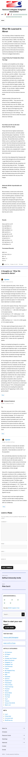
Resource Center (6, 735)
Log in (6, 714)
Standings (7, 695)
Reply (3, 395)
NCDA (3, 754)
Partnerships (8, 682)
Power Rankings (9, 687)
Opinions (7, 678)
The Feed (21, 264)
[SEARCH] (23, 614)
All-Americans (8, 652)
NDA (6, 674)
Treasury (7, 701)
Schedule (4, 732)
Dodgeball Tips (9, 664)
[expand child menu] (24, 728)
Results (7, 691)
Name (3, 543)
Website (3, 559)
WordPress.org (8, 720)
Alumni (6, 656)
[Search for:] (12, 614)
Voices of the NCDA (10, 703)
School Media (8, 693)
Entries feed (8, 716)
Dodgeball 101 (8, 662)
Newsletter (7, 676)
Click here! (9, 628)
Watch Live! (8, 705)
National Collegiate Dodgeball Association (14, 10)
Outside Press (8, 680)
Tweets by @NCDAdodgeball (10, 637)
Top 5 (6, 699)
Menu (2, 20)
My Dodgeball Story (10, 670)
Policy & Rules (8, 685)
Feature (7, 668)
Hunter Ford (6, 264)
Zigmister (6, 279)
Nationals (7, 672)
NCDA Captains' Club (13, 608)
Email (3, 551)
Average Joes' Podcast (11, 658)
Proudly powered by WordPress (12, 754)
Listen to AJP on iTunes (9, 643)
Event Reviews (8, 666)
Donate (4, 749)
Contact (4, 746)
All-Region (7, 654)
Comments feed (9, 718)
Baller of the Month (9, 660)
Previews (7, 689)
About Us (4, 728)
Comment (4, 521)
